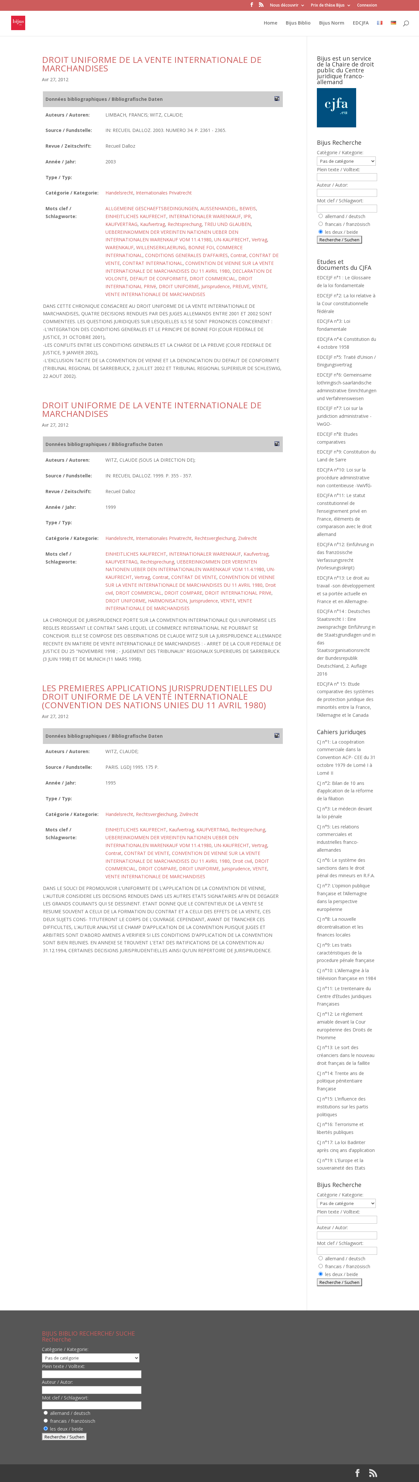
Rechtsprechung (185, 224)
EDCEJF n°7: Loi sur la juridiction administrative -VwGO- (344, 416)
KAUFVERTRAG (121, 224)
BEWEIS (247, 208)
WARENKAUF (119, 247)
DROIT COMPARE (183, 593)
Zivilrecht (247, 538)
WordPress (149, 1473)
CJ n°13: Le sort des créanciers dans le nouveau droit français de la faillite (345, 1055)
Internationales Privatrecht (164, 193)
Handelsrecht (119, 193)
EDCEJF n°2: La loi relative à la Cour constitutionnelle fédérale (346, 303)
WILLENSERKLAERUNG (161, 247)
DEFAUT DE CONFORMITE (158, 278)
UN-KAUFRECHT (231, 239)
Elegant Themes (83, 1473)
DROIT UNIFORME (179, 286)
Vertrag (259, 239)
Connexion (367, 5)
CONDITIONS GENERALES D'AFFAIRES (186, 255)
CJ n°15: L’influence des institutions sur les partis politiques (342, 1107)
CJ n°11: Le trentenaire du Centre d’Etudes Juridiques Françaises (344, 996)
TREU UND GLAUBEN (227, 224)
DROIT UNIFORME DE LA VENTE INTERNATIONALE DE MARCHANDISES (152, 64)
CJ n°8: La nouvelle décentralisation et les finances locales (340, 927)
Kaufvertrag (152, 224)
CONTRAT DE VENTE (193, 577)
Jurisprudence (215, 286)
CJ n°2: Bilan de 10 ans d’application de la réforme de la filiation (345, 791)
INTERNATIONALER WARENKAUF (205, 216)
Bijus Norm (331, 23)
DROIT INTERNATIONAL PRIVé (238, 593)
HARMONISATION (167, 601)
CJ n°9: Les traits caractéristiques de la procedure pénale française (345, 953)
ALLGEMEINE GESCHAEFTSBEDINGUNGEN (151, 208)
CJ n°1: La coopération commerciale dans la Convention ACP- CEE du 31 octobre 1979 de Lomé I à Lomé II (346, 757)
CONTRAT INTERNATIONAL (152, 263)
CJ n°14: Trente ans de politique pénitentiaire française (340, 1081)
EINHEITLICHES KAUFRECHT (135, 216)
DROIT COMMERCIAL (213, 278)
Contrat (238, 255)
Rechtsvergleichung (214, 538)
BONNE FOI (201, 247)
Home (270, 23)
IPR (247, 216)
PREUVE (240, 286)
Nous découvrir (284, 5)
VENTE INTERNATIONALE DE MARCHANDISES (155, 294)
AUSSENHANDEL (218, 208)
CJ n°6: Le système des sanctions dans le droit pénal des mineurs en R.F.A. (346, 868)
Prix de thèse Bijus (328, 5)
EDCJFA (361, 23)
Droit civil (242, 861)
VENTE (259, 286)
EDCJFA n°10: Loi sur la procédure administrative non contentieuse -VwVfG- (344, 478)
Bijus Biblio (298, 23)
